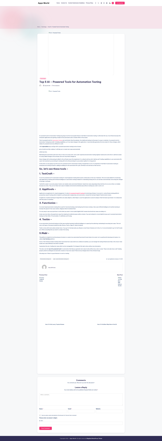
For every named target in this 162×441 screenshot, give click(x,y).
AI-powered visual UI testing (76, 193)
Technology (43, 78)
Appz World (43, 3)
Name (41, 409)
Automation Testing (57, 140)
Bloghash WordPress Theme (94, 438)
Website (98, 409)
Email (70, 409)
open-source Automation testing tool (61, 258)
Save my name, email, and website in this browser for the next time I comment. (59, 415)
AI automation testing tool (45, 258)
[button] (120, 3)
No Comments (56, 85)
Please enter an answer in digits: (48, 418)
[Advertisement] (81, 16)
